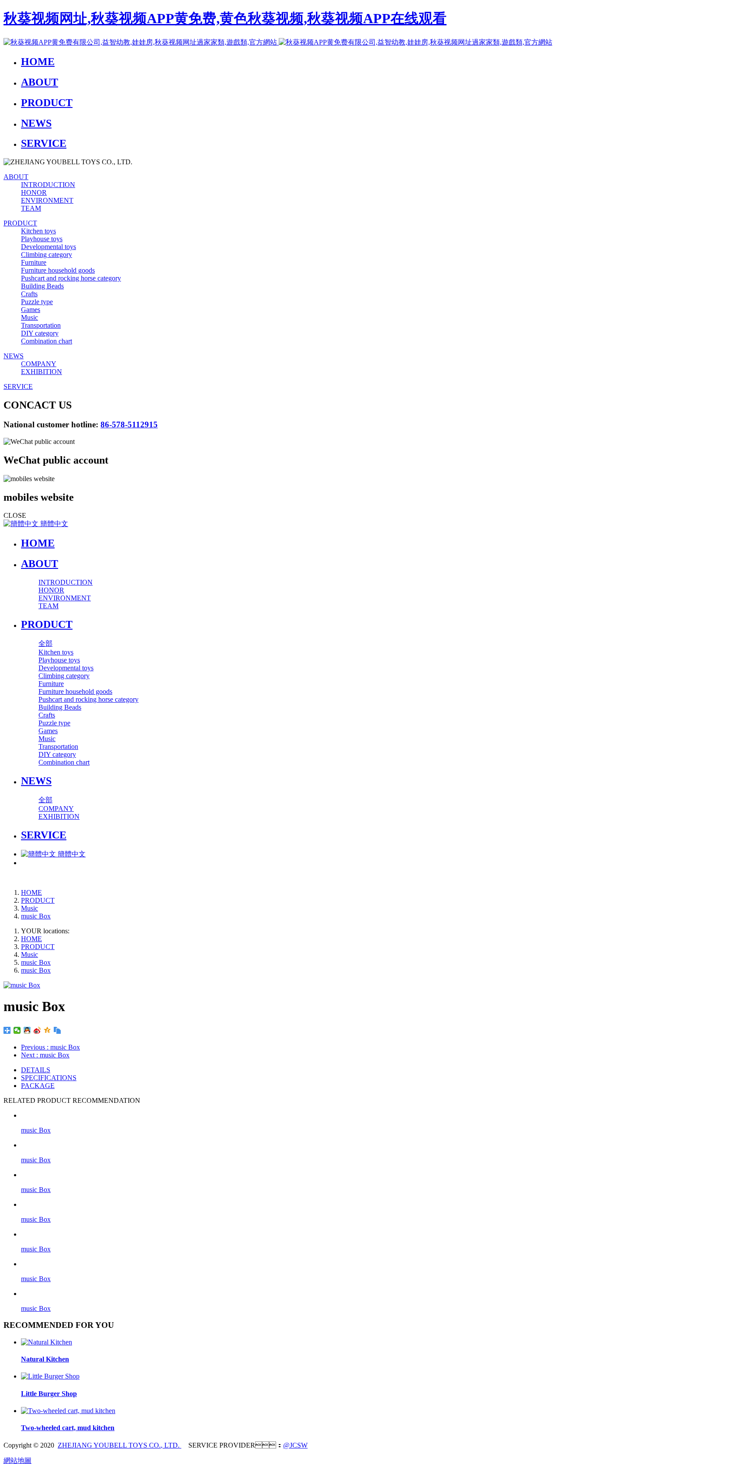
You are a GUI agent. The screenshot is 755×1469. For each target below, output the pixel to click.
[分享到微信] (17, 1030)
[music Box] (386, 1115)
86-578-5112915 (129, 424)
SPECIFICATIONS (48, 1077)
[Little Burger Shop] (50, 1376)
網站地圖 (17, 1460)
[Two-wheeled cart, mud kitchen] (68, 1410)
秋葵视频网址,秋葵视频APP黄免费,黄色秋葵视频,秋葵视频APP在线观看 (225, 18)
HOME (38, 543)
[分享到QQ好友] (27, 1030)
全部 (45, 643)
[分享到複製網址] (57, 1030)
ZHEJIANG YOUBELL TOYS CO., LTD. (119, 1445)
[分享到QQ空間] (47, 1030)
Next (45, 1055)
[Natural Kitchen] (46, 1342)
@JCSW (295, 1445)
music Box (36, 916)
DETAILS (35, 1070)
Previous (50, 1047)
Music (29, 908)
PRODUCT (38, 900)
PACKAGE (38, 1085)
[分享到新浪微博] (37, 1030)
